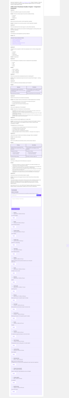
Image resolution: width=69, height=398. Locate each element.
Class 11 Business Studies (26, 2)
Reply (14, 217)
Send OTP (38, 195)
